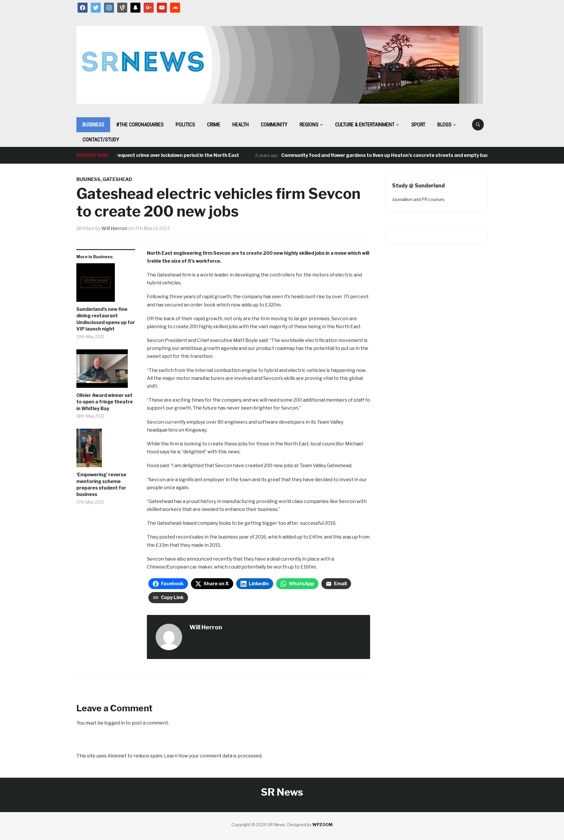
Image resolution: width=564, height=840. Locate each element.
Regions (309, 124)
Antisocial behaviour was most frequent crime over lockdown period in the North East (128, 155)
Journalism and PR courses (418, 199)
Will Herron (114, 228)
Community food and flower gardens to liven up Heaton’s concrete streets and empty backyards (381, 155)
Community (274, 124)
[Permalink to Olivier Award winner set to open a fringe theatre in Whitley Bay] (105, 370)
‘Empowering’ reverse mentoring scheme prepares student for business (101, 484)
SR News (282, 792)
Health (240, 124)
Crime (213, 124)
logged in (114, 723)
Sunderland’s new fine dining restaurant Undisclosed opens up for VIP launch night (105, 319)
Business (93, 124)
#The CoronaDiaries (140, 124)
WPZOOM (322, 824)
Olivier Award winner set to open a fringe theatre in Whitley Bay (104, 402)
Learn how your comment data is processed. (213, 756)
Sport (418, 124)
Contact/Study (101, 139)
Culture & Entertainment (365, 124)
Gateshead (117, 179)
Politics (185, 124)
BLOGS (444, 124)
